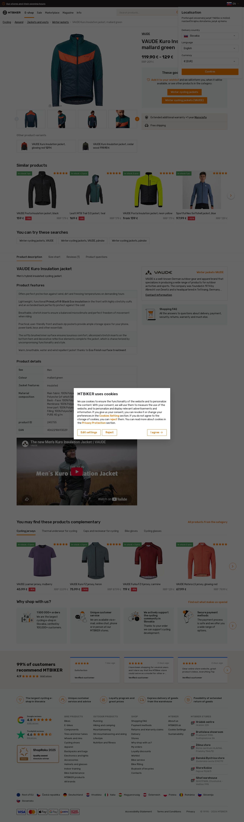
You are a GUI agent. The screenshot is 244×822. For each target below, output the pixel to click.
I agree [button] (157, 432)
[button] (113, 419)
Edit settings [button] (89, 432)
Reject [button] (110, 432)
